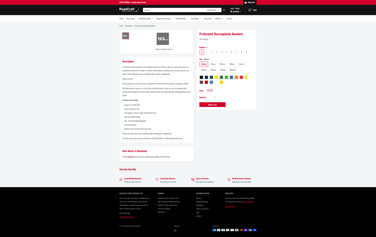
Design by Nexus (230, 206)
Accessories (208, 18)
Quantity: (202, 97)
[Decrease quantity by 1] (209, 97)
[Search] (223, 10)
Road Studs (194, 18)
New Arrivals (131, 18)
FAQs (197, 212)
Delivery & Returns (202, 208)
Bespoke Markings (202, 201)
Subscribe (251, 2)
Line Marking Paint (144, 18)
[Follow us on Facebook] (175, 230)
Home (121, 18)
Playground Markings (163, 18)
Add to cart (212, 104)
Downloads (199, 205)
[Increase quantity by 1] (220, 97)
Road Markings (180, 18)
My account (235, 11)
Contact (229, 18)
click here (130, 156)
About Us (218, 18)
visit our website (248, 201)
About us (199, 198)
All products (128, 26)
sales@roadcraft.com (126, 216)
